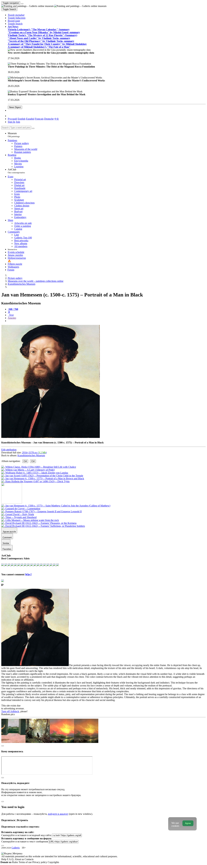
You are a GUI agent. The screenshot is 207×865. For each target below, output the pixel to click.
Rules (15, 862)
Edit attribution (8, 449)
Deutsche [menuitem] (49, 118)
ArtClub (16, 171)
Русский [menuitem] (12, 118)
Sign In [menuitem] (11, 121)
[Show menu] (22, 3)
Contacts (29, 859)
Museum (14, 135)
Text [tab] (11, 315)
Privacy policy (40, 862)
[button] (16, 15)
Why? (28, 574)
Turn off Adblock (10, 711)
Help (4, 859)
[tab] (13, 309)
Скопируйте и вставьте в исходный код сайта (26, 835)
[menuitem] (56, 118)
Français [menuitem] (39, 118)
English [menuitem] (21, 118)
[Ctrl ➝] (55, 505)
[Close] (33, 128)
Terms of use (25, 862)
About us (20, 859)
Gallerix (15, 847)
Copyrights (53, 862)
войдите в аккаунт (58, 814)
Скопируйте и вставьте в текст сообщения (24, 841)
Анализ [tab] (12, 317)
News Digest (15, 107)
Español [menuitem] (30, 118)
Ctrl (25, 461)
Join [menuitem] (18, 121)
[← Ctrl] (35, 481)
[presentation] (107, 320)
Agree (188, 823)
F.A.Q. (11, 859)
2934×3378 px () (34, 452)
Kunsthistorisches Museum (31, 455)
